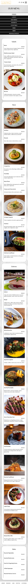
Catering (24, 583)
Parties (18, 583)
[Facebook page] (19, 2)
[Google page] (23, 2)
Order (3, 583)
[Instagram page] (21, 2)
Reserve (8, 583)
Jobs (13, 583)
